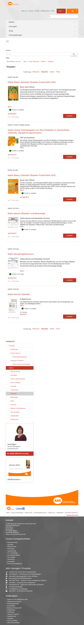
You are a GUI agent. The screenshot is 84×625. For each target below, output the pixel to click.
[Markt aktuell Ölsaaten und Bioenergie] (13, 224)
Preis (58, 72)
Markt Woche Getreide (19, 294)
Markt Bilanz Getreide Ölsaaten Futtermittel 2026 (32, 82)
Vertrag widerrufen (72, 515)
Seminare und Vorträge (15, 587)
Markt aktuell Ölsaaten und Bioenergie (26, 213)
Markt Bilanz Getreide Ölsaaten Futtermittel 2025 (32, 175)
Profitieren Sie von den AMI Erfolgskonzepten (22, 572)
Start (25, 61)
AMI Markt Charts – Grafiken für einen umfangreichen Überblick (28, 580)
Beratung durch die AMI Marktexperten (20, 578)
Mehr (9, 107)
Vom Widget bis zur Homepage (18, 589)
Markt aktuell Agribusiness (21, 254)
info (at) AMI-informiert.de (17, 534)
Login (60, 11)
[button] (42, 22)
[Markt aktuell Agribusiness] (13, 264)
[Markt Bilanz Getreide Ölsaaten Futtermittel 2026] (13, 95)
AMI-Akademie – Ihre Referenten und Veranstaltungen (25, 574)
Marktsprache (45, 11)
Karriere (30, 11)
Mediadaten (60, 512)
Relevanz (35, 72)
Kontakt (37, 11)
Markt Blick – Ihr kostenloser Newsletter (21, 591)
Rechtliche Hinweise (71, 512)
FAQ (52, 11)
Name (52, 72)
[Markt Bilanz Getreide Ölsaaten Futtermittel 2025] (13, 188)
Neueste (44, 72)
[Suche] (73, 54)
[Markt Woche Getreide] (13, 307)
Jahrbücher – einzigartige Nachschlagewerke (22, 582)
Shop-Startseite (34, 61)
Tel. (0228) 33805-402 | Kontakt (17, 453)
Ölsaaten (51, 61)
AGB (7, 512)
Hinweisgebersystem (40, 512)
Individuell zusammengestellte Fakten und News (23, 576)
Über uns (24, 11)
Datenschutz (28, 512)
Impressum (51, 512)
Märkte (43, 61)
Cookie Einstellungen (17, 512)
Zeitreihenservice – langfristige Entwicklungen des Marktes (26, 584)
